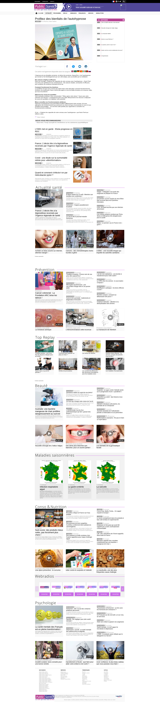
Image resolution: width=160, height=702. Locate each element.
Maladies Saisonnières (65, 679)
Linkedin (106, 674)
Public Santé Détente (43, 673)
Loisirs (83, 674)
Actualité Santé (64, 677)
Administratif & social (86, 681)
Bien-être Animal (42, 683)
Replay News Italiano (43, 687)
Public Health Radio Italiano (45, 681)
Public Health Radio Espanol (45, 680)
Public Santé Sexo (43, 677)
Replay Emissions (64, 672)
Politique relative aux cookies (109, 699)
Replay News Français (44, 684)
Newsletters (106, 675)
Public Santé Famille (43, 675)
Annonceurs (106, 679)
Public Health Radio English (45, 679)
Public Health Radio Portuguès (45, 682)
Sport (83, 680)
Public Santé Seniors (43, 672)
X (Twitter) (106, 673)
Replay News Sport (43, 690)
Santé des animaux (86, 684)
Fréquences (63, 671)
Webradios (63, 678)
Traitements (84, 679)
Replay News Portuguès (44, 688)
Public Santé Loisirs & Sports (45, 674)
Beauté (83, 671)
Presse (105, 681)
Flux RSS (106, 671)
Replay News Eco (43, 689)
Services (106, 677)
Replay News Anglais (43, 685)
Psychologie (84, 677)
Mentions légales (67, 699)
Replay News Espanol (43, 686)
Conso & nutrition (86, 672)
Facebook (106, 672)
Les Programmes (64, 673)
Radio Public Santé (43, 671)
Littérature (84, 682)
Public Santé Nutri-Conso (44, 678)
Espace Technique (108, 680)
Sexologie (84, 683)
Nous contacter (64, 675)
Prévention (84, 675)
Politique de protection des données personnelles (94, 699)
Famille (83, 673)
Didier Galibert (52, 21)
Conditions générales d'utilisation (77, 699)
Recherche (63, 674)
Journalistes (106, 678)
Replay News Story (43, 691)
